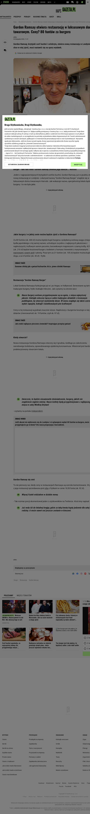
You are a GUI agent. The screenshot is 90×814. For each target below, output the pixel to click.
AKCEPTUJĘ (78, 164)
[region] (45, 142)
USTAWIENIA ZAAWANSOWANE (19, 164)
